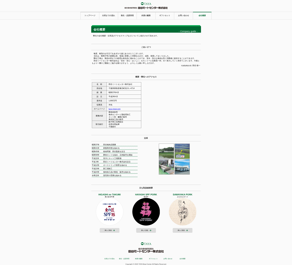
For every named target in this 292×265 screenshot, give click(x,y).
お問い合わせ (183, 15)
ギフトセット (164, 15)
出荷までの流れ (108, 15)
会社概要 (202, 15)
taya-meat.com (114, 109)
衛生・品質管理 (127, 15)
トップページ (89, 15)
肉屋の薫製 (146, 15)
